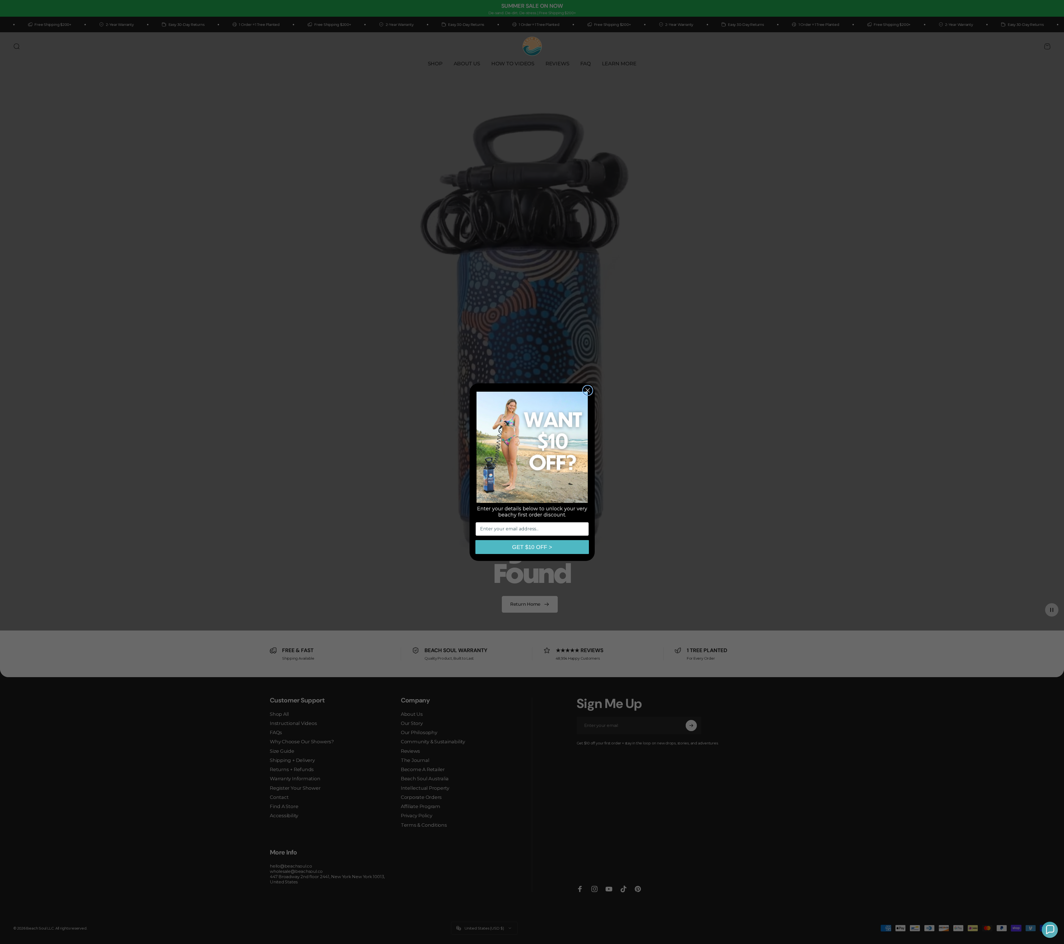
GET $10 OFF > (532, 547)
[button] (1050, 930)
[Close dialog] (588, 390)
